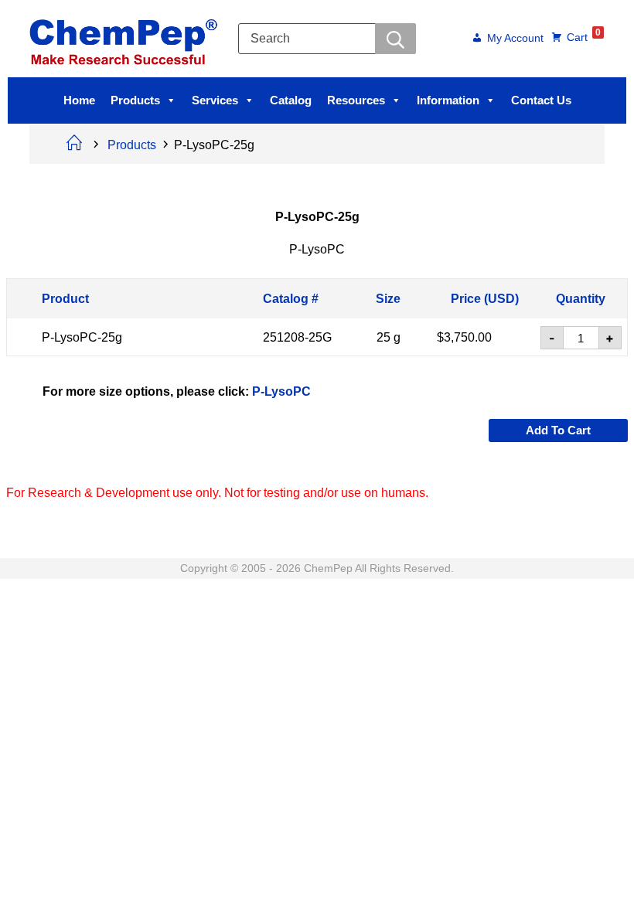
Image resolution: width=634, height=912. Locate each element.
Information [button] (448, 100)
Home (79, 100)
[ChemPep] (126, 37)
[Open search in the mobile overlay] (327, 38)
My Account (515, 39)
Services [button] (215, 100)
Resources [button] (356, 100)
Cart (584, 36)
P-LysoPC (281, 390)
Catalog (291, 100)
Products (135, 100)
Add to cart (558, 430)
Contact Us (541, 100)
